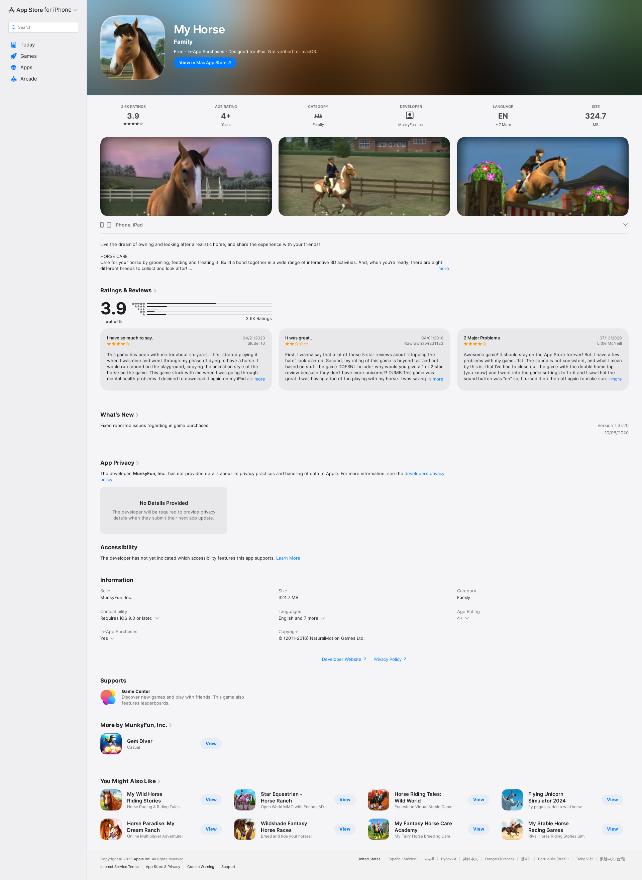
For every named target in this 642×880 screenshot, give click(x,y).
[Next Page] (635, 176)
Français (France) (499, 859)
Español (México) (403, 859)
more (443, 268)
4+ (460, 618)
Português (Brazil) (553, 859)
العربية (429, 859)
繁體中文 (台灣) (612, 859)
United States (369, 859)
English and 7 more (298, 618)
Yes (104, 638)
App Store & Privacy (163, 867)
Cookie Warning (200, 867)
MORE (259, 379)
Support (228, 867)
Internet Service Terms (119, 867)
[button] (43, 45)
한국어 (526, 859)
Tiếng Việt (584, 859)
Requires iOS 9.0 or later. (126, 618)
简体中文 (470, 859)
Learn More (288, 558)
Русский (448, 859)
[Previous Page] (93, 176)
